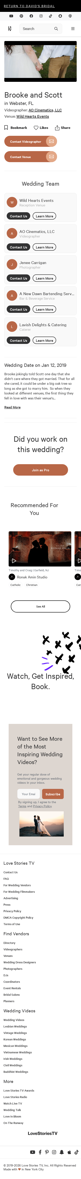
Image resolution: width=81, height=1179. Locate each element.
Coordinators (11, 982)
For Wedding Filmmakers (19, 891)
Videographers (12, 949)
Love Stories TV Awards (18, 1090)
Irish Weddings (12, 1059)
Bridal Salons (11, 994)
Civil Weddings (12, 1065)
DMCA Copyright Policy (18, 917)
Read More (12, 407)
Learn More (44, 216)
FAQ (6, 879)
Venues (8, 956)
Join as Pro (40, 469)
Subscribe (53, 794)
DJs (5, 975)
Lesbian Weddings (15, 1026)
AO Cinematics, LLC (45, 109)
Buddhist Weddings (15, 1072)
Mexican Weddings (15, 1046)
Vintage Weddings (15, 1033)
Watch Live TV (12, 1103)
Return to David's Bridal (29, 6)
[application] (40, 61)
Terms (22, 806)
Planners (8, 1001)
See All (40, 606)
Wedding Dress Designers (19, 962)
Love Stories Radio (15, 1097)
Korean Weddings (14, 1039)
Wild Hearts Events (32, 116)
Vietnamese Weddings (17, 1052)
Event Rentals (12, 988)
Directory (9, 943)
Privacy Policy (42, 806)
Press (6, 904)
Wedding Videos (13, 1020)
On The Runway (13, 1123)
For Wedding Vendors (17, 885)
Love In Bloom (12, 1116)
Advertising (10, 898)
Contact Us (18, 216)
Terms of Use (11, 924)
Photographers (12, 969)
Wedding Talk (12, 1110)
